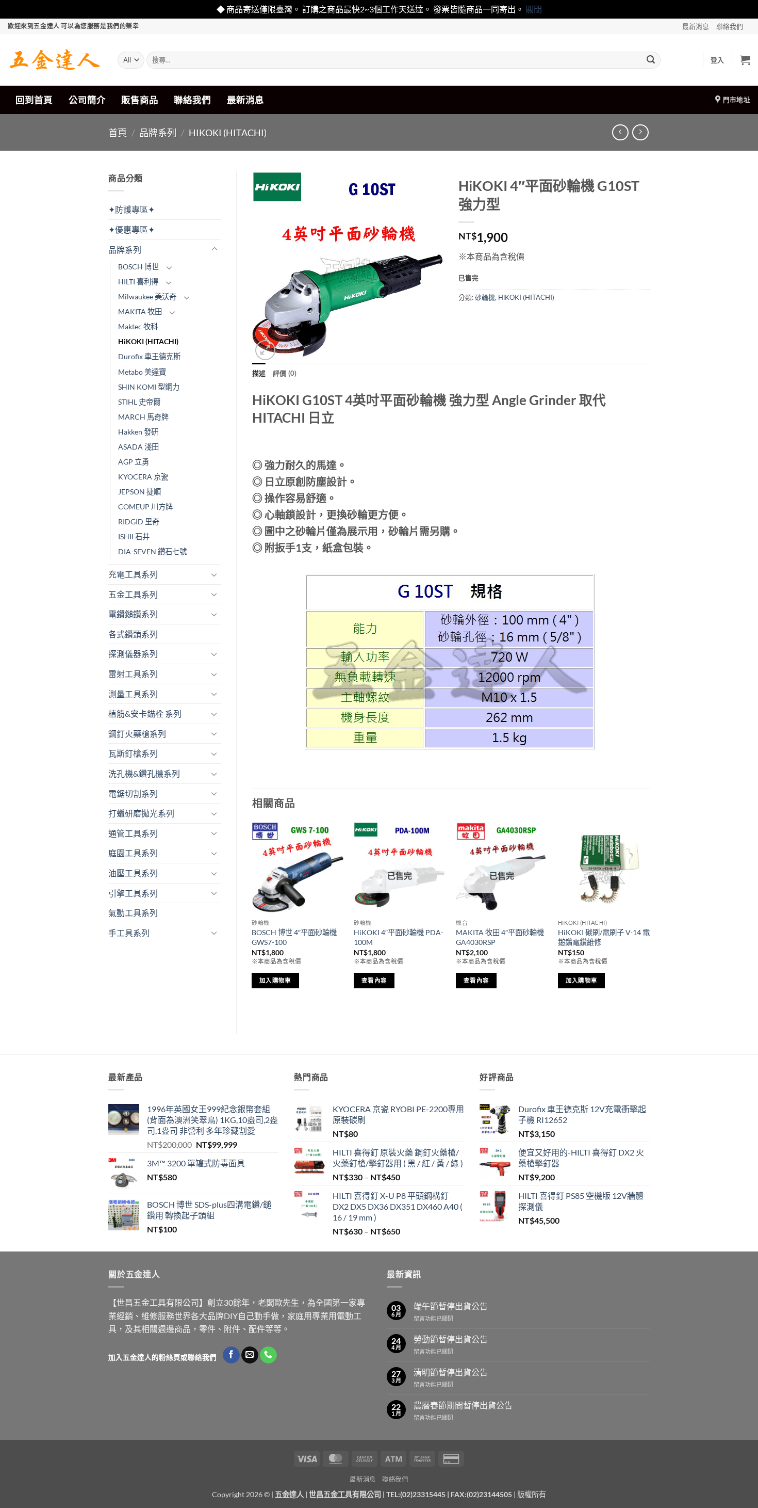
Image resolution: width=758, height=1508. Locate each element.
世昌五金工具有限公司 (345, 1494)
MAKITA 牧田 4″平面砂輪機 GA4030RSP (500, 937)
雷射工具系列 (133, 674)
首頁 (117, 132)
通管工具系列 (133, 833)
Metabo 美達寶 (142, 371)
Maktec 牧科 (138, 326)
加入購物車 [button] (275, 980)
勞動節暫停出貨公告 (451, 1339)
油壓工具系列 (133, 873)
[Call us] (268, 1355)
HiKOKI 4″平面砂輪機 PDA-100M (398, 937)
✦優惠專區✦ (131, 229)
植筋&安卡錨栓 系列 (145, 713)
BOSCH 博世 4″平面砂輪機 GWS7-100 (294, 937)
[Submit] (651, 60)
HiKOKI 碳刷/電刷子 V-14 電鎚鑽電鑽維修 (604, 937)
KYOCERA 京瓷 (143, 476)
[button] (717, 60)
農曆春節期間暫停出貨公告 (463, 1405)
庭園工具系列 (133, 853)
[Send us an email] (249, 1355)
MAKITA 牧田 (140, 311)
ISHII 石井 (134, 536)
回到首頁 (34, 99)
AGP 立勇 (133, 461)
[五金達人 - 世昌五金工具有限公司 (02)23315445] (55, 60)
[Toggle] (214, 249)
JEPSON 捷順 (139, 491)
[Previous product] (640, 132)
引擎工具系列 (133, 893)
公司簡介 (87, 99)
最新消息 (695, 26)
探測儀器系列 (133, 654)
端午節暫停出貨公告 (451, 1306)
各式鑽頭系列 (133, 634)
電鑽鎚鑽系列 (133, 614)
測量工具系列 (133, 694)
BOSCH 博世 (138, 266)
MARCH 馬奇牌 (143, 416)
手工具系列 (129, 933)
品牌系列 (157, 132)
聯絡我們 (729, 26)
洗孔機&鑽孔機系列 (144, 773)
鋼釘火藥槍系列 (137, 734)
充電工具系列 (133, 574)
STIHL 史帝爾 (139, 401)
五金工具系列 (133, 594)
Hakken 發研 (138, 431)
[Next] (649, 919)
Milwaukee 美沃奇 (147, 296)
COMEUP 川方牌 (145, 506)
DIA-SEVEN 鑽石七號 (152, 551)
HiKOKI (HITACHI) (228, 132)
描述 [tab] (259, 373)
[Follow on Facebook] (231, 1355)
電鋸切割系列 (133, 793)
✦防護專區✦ (131, 209)
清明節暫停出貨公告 (451, 1372)
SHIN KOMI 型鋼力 (148, 386)
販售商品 (139, 99)
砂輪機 (485, 297)
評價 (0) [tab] (285, 373)
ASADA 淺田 (138, 446)
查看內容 (374, 980)
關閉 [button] (533, 9)
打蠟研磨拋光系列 (141, 813)
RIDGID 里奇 (138, 521)
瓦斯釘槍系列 (133, 753)
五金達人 (289, 1494)
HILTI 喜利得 (138, 281)
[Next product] (620, 132)
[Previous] (252, 919)
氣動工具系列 (133, 913)
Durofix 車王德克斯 (149, 356)
